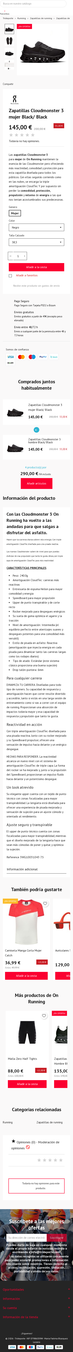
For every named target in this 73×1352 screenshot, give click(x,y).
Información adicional (22, 869)
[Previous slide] (23, 52)
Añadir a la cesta (36, 267)
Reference (13, 857)
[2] (16, 135)
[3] (22, 135)
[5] (33, 135)
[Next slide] (62, 52)
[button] (9, 29)
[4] (27, 135)
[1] (11, 135)
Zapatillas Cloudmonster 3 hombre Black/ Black (44, 441)
